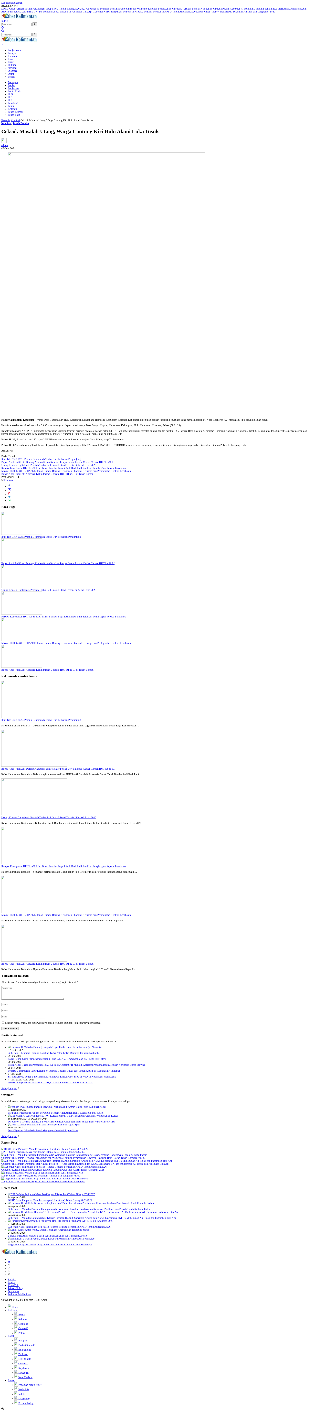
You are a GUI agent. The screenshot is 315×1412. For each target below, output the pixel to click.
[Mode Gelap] (2, 27)
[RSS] (9, 1273)
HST (10, 97)
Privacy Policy (15, 1288)
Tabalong (13, 103)
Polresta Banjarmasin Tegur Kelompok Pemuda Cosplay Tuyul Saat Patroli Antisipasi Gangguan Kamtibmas (64, 1070)
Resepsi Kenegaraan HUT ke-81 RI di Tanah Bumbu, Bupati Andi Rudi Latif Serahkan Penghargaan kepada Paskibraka (63, 468)
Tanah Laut (14, 114)
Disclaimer (13, 1291)
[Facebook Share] (9, 486)
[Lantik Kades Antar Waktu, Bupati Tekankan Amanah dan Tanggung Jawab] (42, 1172)
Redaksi (12, 1279)
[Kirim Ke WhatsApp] (9, 500)
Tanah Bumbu (15, 111)
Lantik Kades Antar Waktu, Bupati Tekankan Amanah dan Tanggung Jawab (235, 11)
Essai (10, 59)
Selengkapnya (9, 1088)
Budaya (12, 53)
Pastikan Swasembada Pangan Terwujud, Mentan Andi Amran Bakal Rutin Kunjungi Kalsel (55, 1112)
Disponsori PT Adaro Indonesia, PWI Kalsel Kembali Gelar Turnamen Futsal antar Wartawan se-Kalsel (61, 1121)
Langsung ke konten (11, 2)
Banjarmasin (14, 50)
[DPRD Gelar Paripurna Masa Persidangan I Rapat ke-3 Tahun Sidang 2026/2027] (44, 1149)
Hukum (12, 65)
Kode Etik (13, 1285)
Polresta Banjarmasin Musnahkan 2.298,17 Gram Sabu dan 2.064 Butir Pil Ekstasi (50, 1082)
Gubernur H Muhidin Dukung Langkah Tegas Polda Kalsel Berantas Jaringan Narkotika (54, 1053)
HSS (10, 94)
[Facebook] (9, 1259)
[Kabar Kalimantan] (19, 18)
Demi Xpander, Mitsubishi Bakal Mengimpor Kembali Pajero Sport (43, 1130)
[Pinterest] (9, 1265)
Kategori (12, 1310)
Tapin (11, 106)
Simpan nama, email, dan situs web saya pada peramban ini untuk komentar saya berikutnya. (53, 1022)
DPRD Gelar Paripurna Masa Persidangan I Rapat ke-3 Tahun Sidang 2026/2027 (43, 8)
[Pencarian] (2, 31)
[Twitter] (9, 1262)
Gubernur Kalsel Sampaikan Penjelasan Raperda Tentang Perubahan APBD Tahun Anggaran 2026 (144, 11)
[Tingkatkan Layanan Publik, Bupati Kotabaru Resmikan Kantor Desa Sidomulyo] (44, 1178)
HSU (10, 100)
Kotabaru (13, 109)
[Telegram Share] (9, 497)
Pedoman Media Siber (19, 1294)
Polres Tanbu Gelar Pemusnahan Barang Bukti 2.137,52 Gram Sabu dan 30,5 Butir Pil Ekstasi (57, 1058)
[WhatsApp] (9, 1271)
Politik (11, 76)
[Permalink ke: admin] (4, 142)
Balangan (13, 82)
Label (11, 1336)
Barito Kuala (14, 91)
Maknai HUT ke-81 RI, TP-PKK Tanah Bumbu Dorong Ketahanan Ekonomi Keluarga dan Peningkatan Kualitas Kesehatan (66, 471)
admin (4, 145)
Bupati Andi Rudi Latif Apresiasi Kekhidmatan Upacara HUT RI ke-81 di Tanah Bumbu (47, 474)
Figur (10, 62)
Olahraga (12, 70)
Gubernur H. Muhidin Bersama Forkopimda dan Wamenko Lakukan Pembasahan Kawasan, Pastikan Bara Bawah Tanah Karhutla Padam (157, 8)
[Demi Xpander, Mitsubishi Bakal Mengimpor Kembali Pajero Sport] (44, 1124)
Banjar (11, 85)
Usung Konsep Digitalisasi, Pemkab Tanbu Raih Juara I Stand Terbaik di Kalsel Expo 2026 (48, 465)
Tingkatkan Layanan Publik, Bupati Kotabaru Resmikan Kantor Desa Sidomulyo (43, 1181)
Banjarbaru (13, 88)
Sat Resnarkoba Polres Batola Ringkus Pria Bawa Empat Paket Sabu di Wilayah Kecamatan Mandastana (62, 1076)
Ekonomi (12, 56)
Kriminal (6, 123)
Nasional (12, 67)
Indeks (4, 21)
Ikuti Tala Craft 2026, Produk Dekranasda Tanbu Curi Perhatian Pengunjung (41, 459)
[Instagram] (9, 1268)
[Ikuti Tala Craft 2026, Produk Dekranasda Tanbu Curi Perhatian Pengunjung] (21, 533)
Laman (11, 1380)
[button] (34, 24)
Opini (11, 73)
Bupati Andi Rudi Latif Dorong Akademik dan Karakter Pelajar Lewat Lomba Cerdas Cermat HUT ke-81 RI (58, 462)
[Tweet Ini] (10, 490)
